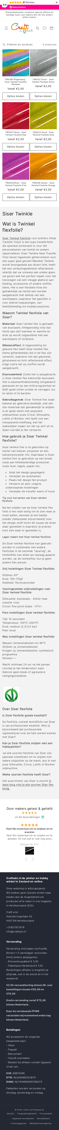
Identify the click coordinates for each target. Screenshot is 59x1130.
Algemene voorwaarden (23, 1118)
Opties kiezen (15, 96)
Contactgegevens (19, 1123)
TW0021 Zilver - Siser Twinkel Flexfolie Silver (43, 80)
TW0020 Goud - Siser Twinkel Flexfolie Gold (43, 133)
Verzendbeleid (43, 1118)
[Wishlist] (44, 28)
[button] (6, 28)
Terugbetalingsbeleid (27, 1113)
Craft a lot (28, 1110)
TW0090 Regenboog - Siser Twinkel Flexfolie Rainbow (16, 81)
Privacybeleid (46, 1113)
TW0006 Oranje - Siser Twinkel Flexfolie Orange (43, 184)
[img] (29, 813)
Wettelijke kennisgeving (40, 1123)
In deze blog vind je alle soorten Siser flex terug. (28, 784)
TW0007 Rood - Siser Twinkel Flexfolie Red (15, 133)
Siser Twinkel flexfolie (16, 238)
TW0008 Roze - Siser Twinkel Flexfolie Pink (15, 184)
